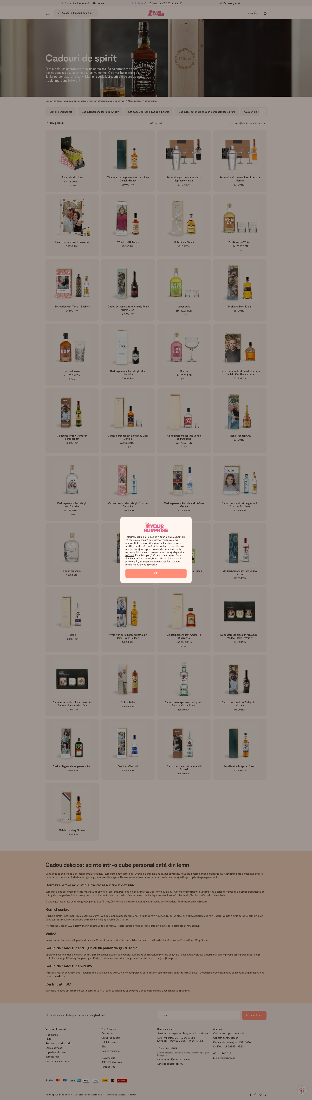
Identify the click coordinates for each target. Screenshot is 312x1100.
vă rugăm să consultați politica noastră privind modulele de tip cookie (153, 563)
